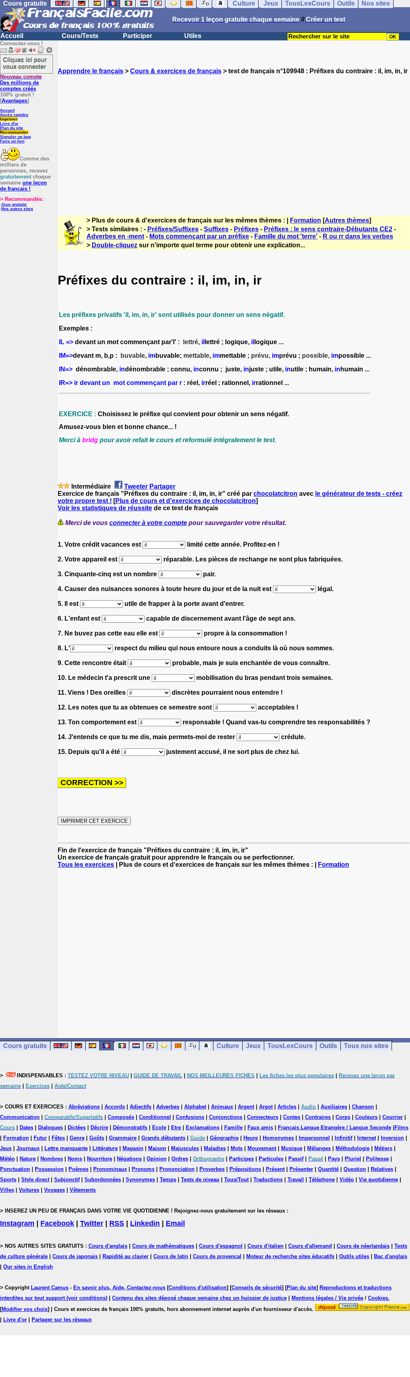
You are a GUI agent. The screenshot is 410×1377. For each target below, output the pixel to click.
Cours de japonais (75, 1256)
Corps (343, 1117)
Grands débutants (163, 1138)
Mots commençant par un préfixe (199, 236)
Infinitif (343, 1138)
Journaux (28, 1148)
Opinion (157, 1159)
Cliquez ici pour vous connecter (25, 63)
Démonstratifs (130, 1127)
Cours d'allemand (310, 1246)
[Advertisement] (234, 138)
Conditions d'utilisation (198, 1288)
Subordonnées (102, 1180)
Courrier (392, 1117)
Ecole (159, 1127)
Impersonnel (314, 1138)
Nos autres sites (17, 208)
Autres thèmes (347, 220)
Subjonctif (67, 1180)
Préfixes (246, 229)
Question (355, 1169)
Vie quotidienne (378, 1180)
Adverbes (167, 1107)
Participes (241, 1159)
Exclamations (202, 1127)
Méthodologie (353, 1148)
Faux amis (260, 1127)
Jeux (253, 1045)
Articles (286, 1107)
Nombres (51, 1159)
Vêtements (83, 1190)
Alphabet (195, 1107)
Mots (237, 1148)
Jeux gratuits (14, 204)
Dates (26, 1127)
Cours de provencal (217, 1256)
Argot (266, 1107)
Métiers (383, 1148)
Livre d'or (9, 123)
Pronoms (143, 1169)
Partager (162, 486)
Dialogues (50, 1127)
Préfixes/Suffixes (173, 229)
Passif (295, 1159)
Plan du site (11, 128)
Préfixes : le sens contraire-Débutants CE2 (328, 229)
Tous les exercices (86, 864)
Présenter (301, 1169)
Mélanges (319, 1148)
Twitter (91, 1223)
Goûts (96, 1138)
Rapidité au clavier (125, 1256)
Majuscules (185, 1148)
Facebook (57, 1223)
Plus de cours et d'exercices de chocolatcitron (185, 500)
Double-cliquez (114, 245)
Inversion (392, 1138)
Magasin (133, 1148)
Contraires (318, 1117)
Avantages (14, 101)
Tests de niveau (200, 1180)
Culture (228, 1045)
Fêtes (58, 1138)
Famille (233, 1127)
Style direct (35, 1180)
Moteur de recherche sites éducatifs (290, 1256)
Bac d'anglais (390, 1256)
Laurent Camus (49, 1288)
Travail (295, 1180)
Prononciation (177, 1169)
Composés (121, 1117)
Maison (157, 1148)
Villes (7, 1190)
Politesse (377, 1159)
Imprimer (9, 119)
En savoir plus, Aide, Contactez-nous (119, 1288)
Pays (334, 1159)
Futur (40, 1138)
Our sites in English (28, 1267)
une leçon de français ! (23, 186)
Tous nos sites (366, 1045)
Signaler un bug (15, 136)
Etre (176, 1127)
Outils (328, 1045)
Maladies (215, 1148)
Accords (115, 1107)
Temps (168, 1180)
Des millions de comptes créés (21, 83)
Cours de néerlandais (363, 1246)
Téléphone (322, 1180)
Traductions (268, 1180)
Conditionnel (155, 1117)
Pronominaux (110, 1169)
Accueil (11, 35)
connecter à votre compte (148, 522)
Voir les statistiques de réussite (105, 508)
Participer (137, 35)
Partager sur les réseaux (62, 1320)
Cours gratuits (25, 1045)
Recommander (14, 132)
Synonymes (140, 1180)
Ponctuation (15, 1169)
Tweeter (136, 486)
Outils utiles (354, 1256)
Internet (366, 1138)
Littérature (105, 1148)
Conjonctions (225, 1117)
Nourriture (99, 1159)
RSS (116, 1223)
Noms (75, 1159)
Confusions (190, 1117)
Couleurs (366, 1117)
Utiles (192, 35)
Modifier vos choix (25, 1309)
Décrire (99, 1127)
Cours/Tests (80, 35)
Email (175, 1223)
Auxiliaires (334, 1107)
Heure (250, 1138)
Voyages (54, 1190)
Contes (291, 1117)
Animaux (222, 1107)
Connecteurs (262, 1117)
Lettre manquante (66, 1148)
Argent (246, 1107)
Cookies (378, 1298)
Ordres (179, 1159)
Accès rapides (14, 114)
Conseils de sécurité (256, 1288)
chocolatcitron (275, 493)
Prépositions (245, 1169)
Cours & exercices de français (175, 71)
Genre (77, 1138)
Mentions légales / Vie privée (327, 1298)
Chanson (363, 1107)
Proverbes (212, 1169)
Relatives (382, 1169)
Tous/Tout (236, 1180)
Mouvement (261, 1148)
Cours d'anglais (107, 1246)
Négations (129, 1159)
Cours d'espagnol (221, 1246)
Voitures (29, 1190)
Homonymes (278, 1138)
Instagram (17, 1223)
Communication (20, 1117)
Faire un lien (12, 141)
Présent (275, 1169)
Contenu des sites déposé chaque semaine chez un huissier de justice (199, 1298)
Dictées (77, 1127)
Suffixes (216, 229)
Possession (49, 1169)
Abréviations (84, 1107)
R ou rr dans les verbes (358, 236)
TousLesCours (290, 1045)
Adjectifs (140, 1107)
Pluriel (353, 1159)
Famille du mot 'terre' (286, 236)
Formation (305, 220)
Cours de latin (170, 1256)
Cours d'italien (265, 1246)
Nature (28, 1159)
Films (401, 1127)
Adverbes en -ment (115, 236)
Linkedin (145, 1223)
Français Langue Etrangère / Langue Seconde (334, 1127)
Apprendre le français (90, 71)
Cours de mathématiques (163, 1246)
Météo (7, 1159)
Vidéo (347, 1180)
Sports (8, 1180)
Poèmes (78, 1169)
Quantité (328, 1169)
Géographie (224, 1138)
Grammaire (123, 1138)
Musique (291, 1148)
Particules (271, 1159)
